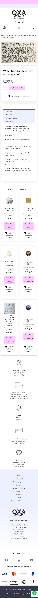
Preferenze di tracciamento (19, 501)
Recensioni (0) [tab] (9, 121)
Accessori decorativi (20, 35)
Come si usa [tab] (8, 114)
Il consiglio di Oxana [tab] (11, 118)
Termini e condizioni (19, 488)
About (19, 475)
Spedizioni (19, 485)
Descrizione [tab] (8, 111)
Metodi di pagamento (19, 482)
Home (2, 35)
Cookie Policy (19, 478)
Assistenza (19, 491)
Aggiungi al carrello (17, 88)
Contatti (19, 497)
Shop (6, 35)
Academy (19, 494)
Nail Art (11, 35)
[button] (19, 27)
